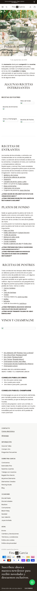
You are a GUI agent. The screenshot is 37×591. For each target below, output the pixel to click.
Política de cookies (8, 540)
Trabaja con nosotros (9, 472)
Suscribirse (29, 588)
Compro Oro (6, 449)
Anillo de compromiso (13, 50)
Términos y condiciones (10, 537)
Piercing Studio (7, 485)
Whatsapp (5, 436)
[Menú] (2, 7)
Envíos (4, 531)
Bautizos (4, 505)
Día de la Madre (7, 501)
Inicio (3, 50)
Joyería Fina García (12, 549)
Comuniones (6, 508)
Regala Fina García (8, 475)
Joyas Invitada (6, 520)
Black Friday (6, 511)
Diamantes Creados (8, 482)
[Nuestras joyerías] (34, 2)
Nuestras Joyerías (8, 469)
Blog (3, 488)
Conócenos (6, 463)
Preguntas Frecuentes (9, 452)
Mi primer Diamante (8, 478)
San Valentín (6, 517)
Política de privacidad (9, 543)
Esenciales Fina (7, 466)
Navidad (4, 514)
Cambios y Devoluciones (10, 534)
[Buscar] (6, 7)
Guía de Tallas (6, 446)
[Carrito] (34, 7)
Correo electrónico (8, 431)
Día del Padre (6, 498)
